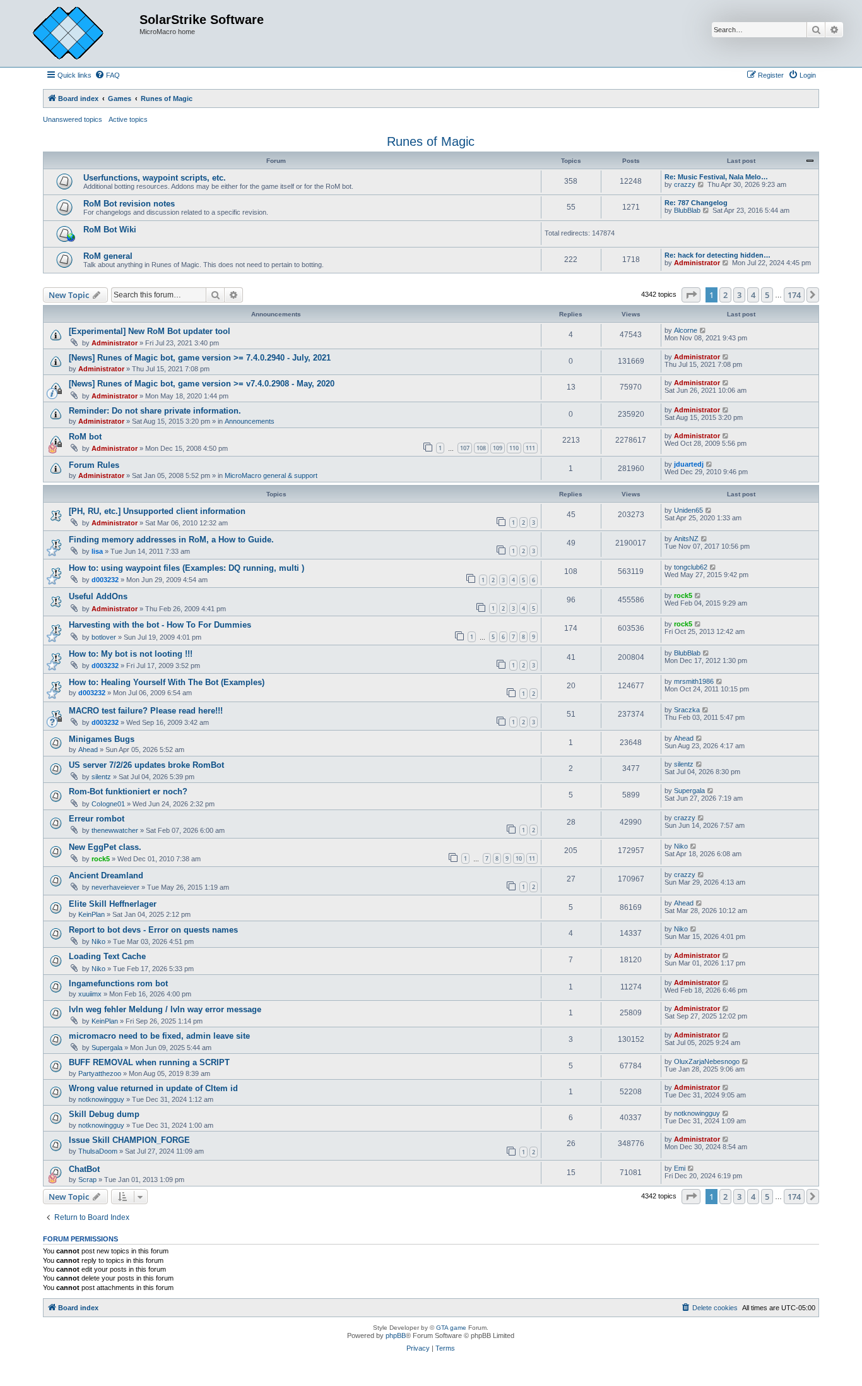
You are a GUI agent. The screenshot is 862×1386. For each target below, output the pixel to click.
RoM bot (85, 436)
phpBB (396, 1335)
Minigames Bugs (101, 739)
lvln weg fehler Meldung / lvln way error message (165, 1009)
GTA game (451, 1327)
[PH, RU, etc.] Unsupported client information (157, 511)
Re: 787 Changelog (696, 202)
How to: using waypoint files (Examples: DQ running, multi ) (186, 568)
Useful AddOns (98, 596)
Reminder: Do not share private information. (155, 410)
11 (532, 858)
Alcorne (685, 330)
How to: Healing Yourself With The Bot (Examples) (166, 682)
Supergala (689, 790)
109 (497, 448)
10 (519, 858)
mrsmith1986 (694, 681)
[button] (691, 294)
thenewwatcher (115, 830)
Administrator (697, 262)
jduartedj (689, 464)
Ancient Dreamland (106, 875)
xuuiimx (90, 994)
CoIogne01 (108, 804)
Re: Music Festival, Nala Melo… (716, 177)
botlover (104, 637)
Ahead (88, 749)
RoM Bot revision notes (129, 203)
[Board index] (77, 33)
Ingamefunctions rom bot (118, 983)
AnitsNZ (686, 538)
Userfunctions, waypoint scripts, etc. (154, 177)
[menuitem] (107, 75)
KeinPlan (91, 914)
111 (530, 448)
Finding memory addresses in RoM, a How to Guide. (171, 539)
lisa (97, 551)
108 (481, 448)
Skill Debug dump (104, 1114)
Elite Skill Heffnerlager (112, 904)
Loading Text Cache (107, 956)
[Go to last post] (703, 330)
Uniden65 (688, 510)
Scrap (87, 1179)
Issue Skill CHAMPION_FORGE (129, 1140)
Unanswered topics (72, 119)
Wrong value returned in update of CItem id (153, 1088)
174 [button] (794, 295)
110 (514, 448)
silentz (101, 776)
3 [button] (739, 295)
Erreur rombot (96, 818)
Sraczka (687, 710)
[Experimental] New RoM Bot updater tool (149, 331)
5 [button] (767, 295)
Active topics (128, 119)
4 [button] (753, 295)
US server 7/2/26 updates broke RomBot (146, 765)
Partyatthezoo (99, 1073)
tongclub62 (690, 567)
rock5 (683, 595)
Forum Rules (94, 465)
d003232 (105, 579)
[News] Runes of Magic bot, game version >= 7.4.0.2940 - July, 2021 (200, 357)
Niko (681, 846)
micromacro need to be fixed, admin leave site (159, 1036)
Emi (679, 1168)
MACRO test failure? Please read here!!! (146, 710)
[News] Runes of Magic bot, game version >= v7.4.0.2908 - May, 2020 (201, 383)
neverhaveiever (115, 887)
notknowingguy (101, 1099)
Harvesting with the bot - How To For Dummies (160, 625)
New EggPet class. (105, 847)
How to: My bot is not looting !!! (130, 654)
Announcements (250, 421)
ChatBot (84, 1169)
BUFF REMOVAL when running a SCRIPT (149, 1062)
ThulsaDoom (97, 1151)
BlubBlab (687, 210)
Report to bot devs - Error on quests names (153, 930)
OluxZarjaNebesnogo (707, 1061)
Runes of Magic (431, 141)
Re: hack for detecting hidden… (717, 255)
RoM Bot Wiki (109, 229)
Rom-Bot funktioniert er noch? (128, 791)
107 (464, 448)
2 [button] (725, 295)
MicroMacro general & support (271, 475)
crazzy (684, 184)
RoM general (108, 256)
